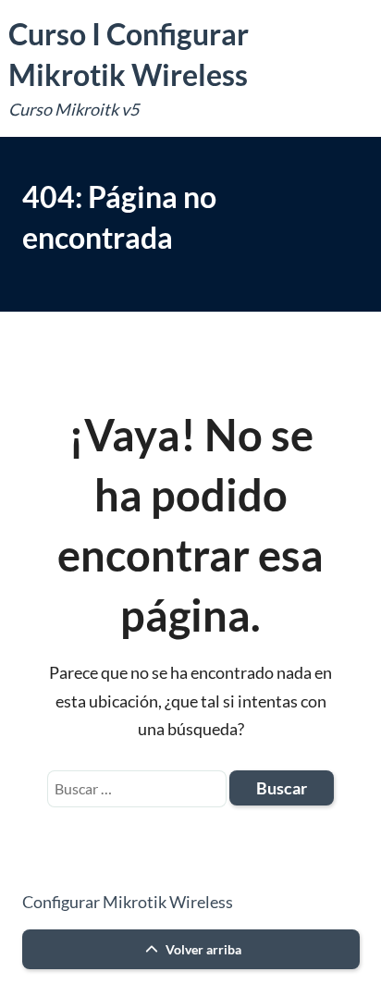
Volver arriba (202, 949)
